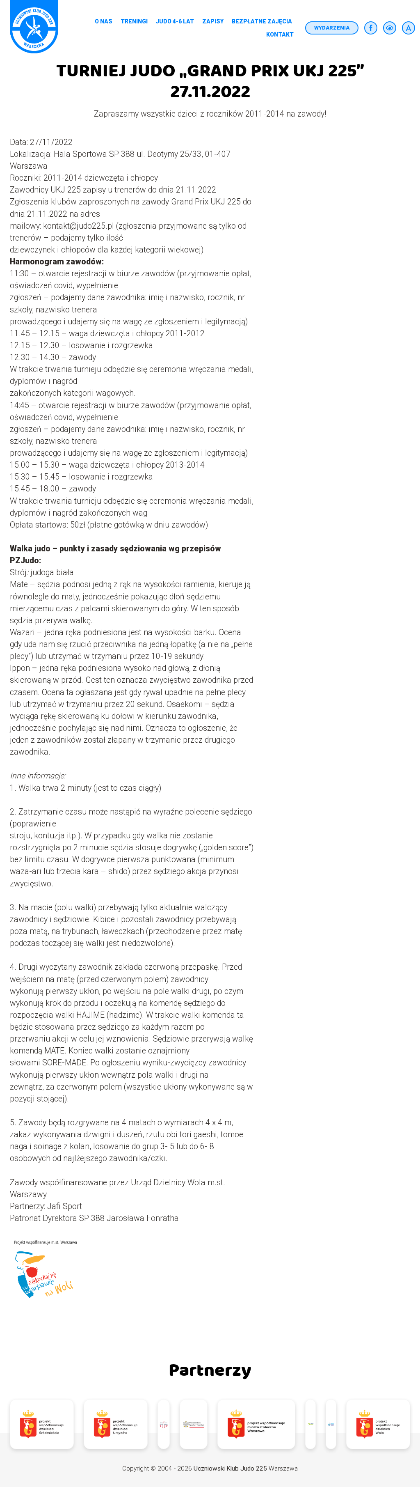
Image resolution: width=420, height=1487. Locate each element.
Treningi (134, 21)
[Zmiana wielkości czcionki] (408, 27)
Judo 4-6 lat (175, 21)
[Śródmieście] (42, 1424)
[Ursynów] (116, 1424)
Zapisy (213, 21)
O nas (103, 21)
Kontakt (280, 34)
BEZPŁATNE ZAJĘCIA (262, 21)
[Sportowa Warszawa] (256, 1424)
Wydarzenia (331, 28)
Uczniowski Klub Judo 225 (230, 1468)
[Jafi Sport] (310, 1424)
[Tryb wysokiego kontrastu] (389, 27)
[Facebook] (370, 27)
